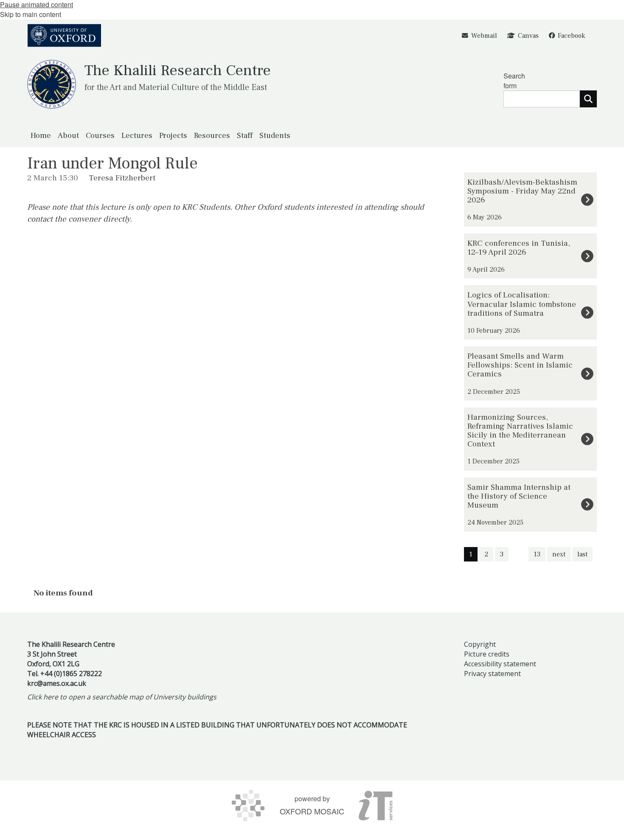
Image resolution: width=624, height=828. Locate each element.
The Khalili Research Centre (177, 70)
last (582, 554)
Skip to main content (30, 14)
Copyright (480, 644)
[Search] (588, 98)
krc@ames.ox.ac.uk (56, 683)
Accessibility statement (500, 663)
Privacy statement (492, 673)
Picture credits (486, 654)
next (558, 554)
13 (537, 554)
